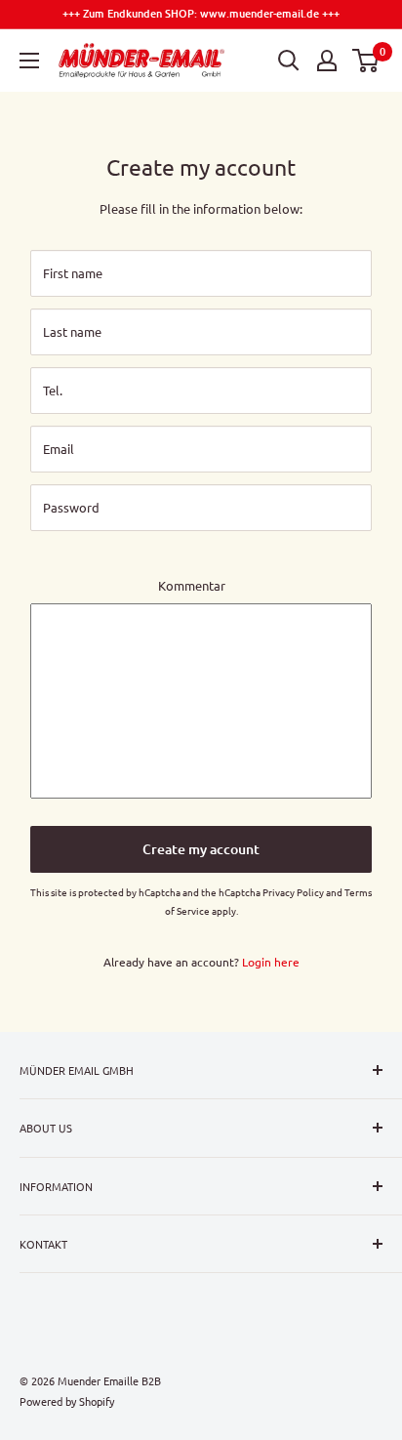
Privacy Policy (293, 892)
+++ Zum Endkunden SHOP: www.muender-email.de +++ (201, 13)
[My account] (327, 60)
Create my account (201, 849)
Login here (271, 961)
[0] (366, 60)
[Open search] (289, 60)
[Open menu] (29, 60)
